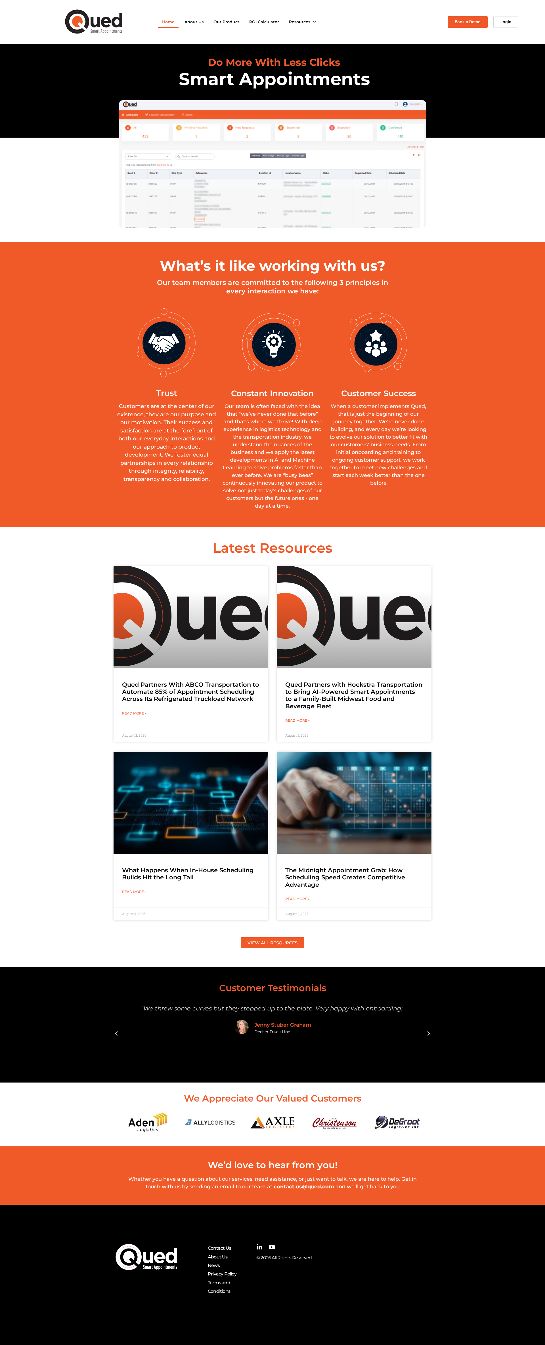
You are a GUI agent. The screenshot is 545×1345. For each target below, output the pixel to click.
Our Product (226, 21)
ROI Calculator (264, 21)
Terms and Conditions (219, 1287)
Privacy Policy (222, 1274)
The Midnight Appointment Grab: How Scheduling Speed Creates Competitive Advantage (345, 877)
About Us (194, 21)
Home (168, 21)
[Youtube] (272, 1247)
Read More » (134, 713)
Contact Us (219, 1248)
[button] (116, 1033)
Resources (299, 21)
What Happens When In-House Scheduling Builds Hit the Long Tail (188, 874)
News (214, 1265)
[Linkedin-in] (259, 1247)
